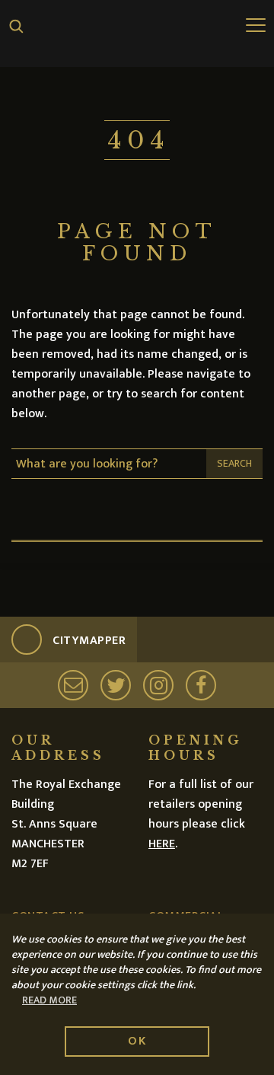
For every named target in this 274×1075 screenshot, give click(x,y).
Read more (49, 1000)
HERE (161, 844)
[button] (16, 26)
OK (137, 1041)
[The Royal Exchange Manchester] (137, 32)
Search (234, 463)
